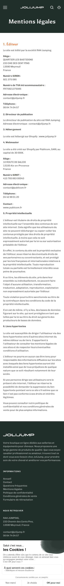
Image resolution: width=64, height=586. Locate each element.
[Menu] (5, 7)
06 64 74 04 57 (11, 535)
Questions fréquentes (15, 485)
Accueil (7, 478)
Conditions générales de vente (20, 496)
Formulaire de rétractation (18, 499)
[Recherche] (51, 7)
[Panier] (59, 7)
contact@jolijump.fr (14, 532)
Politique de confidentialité (18, 492)
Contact (7, 482)
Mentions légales (12, 489)
